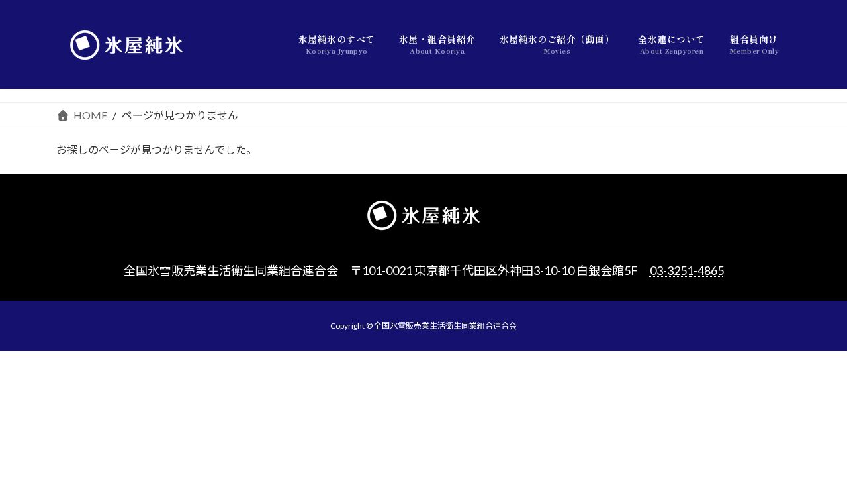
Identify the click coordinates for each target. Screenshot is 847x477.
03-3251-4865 (687, 270)
